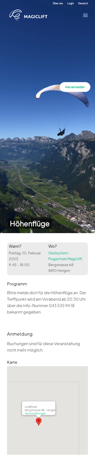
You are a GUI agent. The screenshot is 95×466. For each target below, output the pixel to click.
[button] (39, 422)
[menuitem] (58, 3)
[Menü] (84, 15)
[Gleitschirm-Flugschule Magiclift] (43, 15)
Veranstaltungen (35, 413)
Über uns (58, 3)
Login (70, 3)
